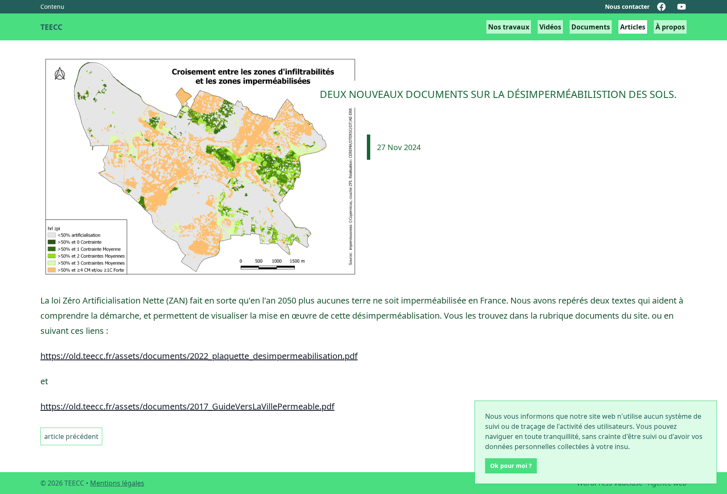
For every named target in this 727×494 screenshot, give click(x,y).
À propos (670, 27)
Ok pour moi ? (511, 466)
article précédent (71, 436)
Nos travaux (508, 27)
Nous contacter (627, 7)
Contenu (52, 7)
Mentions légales (117, 483)
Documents (590, 27)
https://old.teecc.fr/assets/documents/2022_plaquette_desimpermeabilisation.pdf (199, 356)
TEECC (51, 27)
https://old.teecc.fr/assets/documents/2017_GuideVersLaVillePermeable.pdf (187, 406)
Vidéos (550, 27)
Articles (632, 27)
